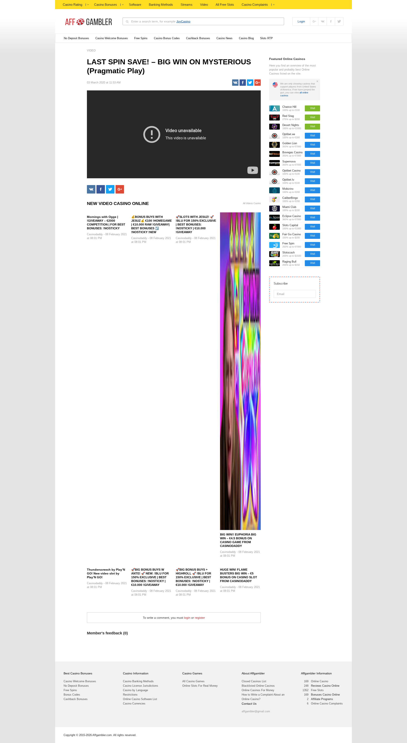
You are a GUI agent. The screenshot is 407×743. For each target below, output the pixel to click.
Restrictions (130, 694)
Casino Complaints (255, 4)
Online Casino (319, 681)
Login (301, 21)
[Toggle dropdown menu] (88, 4)
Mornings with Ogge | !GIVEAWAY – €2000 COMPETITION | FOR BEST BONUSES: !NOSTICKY (106, 222)
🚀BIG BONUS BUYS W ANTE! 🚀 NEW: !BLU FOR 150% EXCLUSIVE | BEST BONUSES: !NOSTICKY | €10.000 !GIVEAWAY (150, 577)
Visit (312, 108)
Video (204, 4)
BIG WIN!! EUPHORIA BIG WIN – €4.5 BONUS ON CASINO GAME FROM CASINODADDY (238, 540)
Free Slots (317, 690)
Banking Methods (161, 4)
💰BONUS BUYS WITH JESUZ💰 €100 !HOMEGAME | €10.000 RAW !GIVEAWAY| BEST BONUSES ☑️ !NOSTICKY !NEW (151, 224)
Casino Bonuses (105, 4)
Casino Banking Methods (138, 681)
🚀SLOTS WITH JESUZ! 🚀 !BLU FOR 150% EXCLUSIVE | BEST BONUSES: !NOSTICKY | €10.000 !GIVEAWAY (196, 224)
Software (135, 4)
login (187, 617)
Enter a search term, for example (160, 21)
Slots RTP (266, 38)
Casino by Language (135, 690)
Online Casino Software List (140, 699)
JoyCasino (183, 21)
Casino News (224, 38)
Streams (186, 4)
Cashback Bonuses (198, 38)
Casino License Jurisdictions (140, 685)
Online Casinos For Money (258, 690)
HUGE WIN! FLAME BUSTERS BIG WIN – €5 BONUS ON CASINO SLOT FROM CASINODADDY (238, 575)
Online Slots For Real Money (200, 685)
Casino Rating (72, 4)
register (200, 617)
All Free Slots (225, 4)
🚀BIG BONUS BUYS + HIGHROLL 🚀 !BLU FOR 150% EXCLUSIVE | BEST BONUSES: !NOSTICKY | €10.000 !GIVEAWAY (193, 577)
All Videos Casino (252, 203)
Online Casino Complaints (327, 703)
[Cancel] (317, 81)
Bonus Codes (72, 694)
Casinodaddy (95, 234)
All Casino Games (193, 681)
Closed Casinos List (254, 681)
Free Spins (141, 38)
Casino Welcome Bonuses (111, 38)
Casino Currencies (134, 703)
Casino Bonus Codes (167, 38)
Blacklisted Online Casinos (258, 685)
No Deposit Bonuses (76, 38)
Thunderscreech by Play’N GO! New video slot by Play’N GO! (106, 573)
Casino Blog (246, 38)
